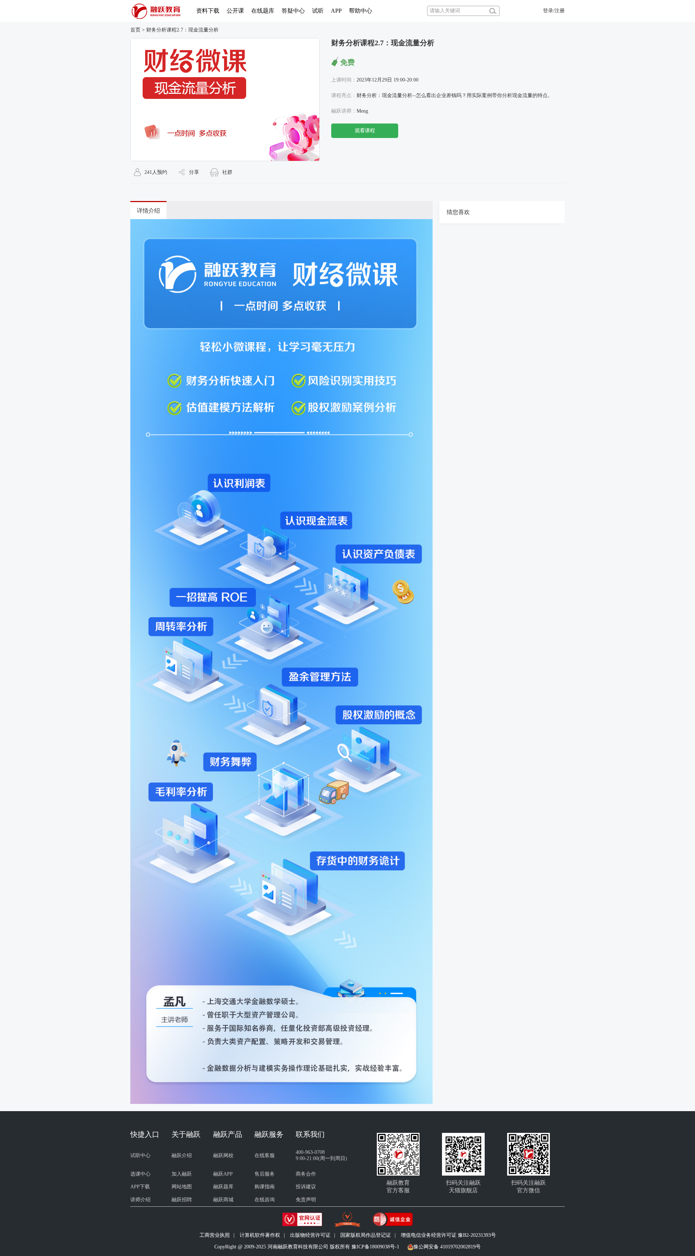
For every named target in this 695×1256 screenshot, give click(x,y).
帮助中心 (360, 11)
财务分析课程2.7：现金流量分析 (182, 30)
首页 (135, 30)
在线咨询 (264, 1199)
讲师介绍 (140, 1199)
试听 (318, 11)
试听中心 (140, 1155)
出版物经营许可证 (310, 1235)
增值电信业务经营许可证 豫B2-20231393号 (448, 1235)
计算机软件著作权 (260, 1235)
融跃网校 (223, 1155)
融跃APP (223, 1174)
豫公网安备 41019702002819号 (447, 1246)
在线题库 (262, 11)
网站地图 (182, 1186)
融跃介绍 (182, 1155)
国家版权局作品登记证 (365, 1235)
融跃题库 (223, 1186)
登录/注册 (554, 10)
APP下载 (140, 1186)
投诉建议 (306, 1186)
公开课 (235, 11)
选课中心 (140, 1174)
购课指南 (264, 1186)
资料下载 (207, 11)
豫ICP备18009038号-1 (375, 1246)
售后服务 (264, 1174)
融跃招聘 (182, 1199)
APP (336, 11)
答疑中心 (293, 11)
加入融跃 (182, 1174)
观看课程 (365, 130)
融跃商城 (223, 1199)
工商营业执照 (214, 1235)
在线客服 (264, 1155)
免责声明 (306, 1199)
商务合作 (306, 1174)
